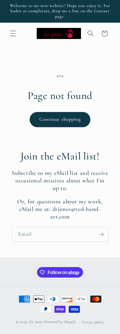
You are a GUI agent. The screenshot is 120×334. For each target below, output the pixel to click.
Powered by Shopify (60, 322)
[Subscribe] (101, 234)
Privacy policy (93, 322)
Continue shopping (60, 119)
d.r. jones (36, 322)
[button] (13, 33)
